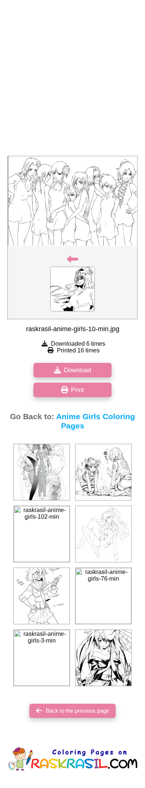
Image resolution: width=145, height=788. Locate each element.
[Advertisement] (72, 80)
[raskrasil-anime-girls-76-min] (103, 596)
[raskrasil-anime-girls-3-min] (41, 658)
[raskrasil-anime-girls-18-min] (103, 534)
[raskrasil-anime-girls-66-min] (41, 596)
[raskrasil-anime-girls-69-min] (103, 658)
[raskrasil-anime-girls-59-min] (41, 472)
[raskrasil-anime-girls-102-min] (41, 534)
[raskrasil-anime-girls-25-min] (103, 472)
